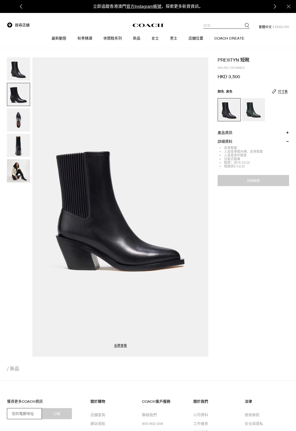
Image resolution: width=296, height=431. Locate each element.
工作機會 (200, 424)
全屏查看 (120, 345)
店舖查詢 (97, 415)
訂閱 (57, 413)
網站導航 (97, 424)
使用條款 (252, 415)
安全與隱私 (254, 424)
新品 (14, 368)
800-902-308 (152, 424)
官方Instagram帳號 (143, 6)
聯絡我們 (149, 415)
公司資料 (200, 415)
